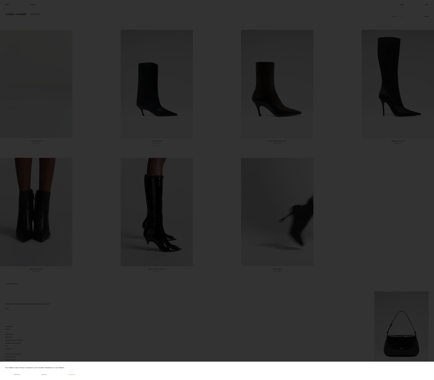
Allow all (71, 374)
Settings (17, 374)
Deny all (44, 374)
